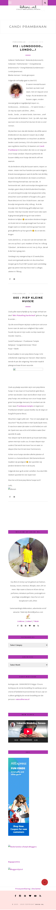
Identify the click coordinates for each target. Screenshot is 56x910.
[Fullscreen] (44, 740)
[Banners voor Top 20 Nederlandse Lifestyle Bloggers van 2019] (22, 847)
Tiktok (36, 621)
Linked (29, 621)
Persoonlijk (19, 42)
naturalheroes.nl (22, 699)
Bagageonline (14, 862)
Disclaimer (36, 889)
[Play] (11, 740)
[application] (28, 731)
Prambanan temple (25, 406)
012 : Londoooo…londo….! (28, 48)
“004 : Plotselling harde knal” (24, 315)
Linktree (20, 621)
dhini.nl (39, 904)
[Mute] (40, 740)
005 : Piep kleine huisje (28, 299)
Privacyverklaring (22, 889)
